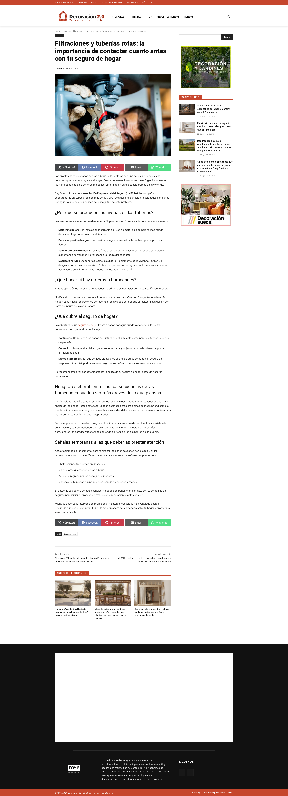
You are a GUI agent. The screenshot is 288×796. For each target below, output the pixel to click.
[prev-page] (57, 626)
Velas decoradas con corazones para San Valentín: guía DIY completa (213, 109)
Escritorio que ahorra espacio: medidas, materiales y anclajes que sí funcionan (214, 126)
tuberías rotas (70, 534)
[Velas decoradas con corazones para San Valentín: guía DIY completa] (187, 110)
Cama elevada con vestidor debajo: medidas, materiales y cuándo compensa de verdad (151, 612)
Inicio (57, 31)
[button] (229, 17)
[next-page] (62, 626)
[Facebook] (226, 2)
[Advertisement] (144, 698)
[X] (231, 2)
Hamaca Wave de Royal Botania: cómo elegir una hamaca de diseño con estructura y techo (72, 612)
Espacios (66, 31)
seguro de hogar (88, 325)
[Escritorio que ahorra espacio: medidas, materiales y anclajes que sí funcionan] (187, 127)
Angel (61, 68)
